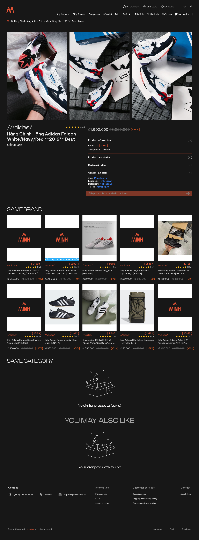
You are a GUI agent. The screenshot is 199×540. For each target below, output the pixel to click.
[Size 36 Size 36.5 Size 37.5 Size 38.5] (175, 238)
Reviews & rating (140, 165)
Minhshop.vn (100, 178)
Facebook (186, 529)
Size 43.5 (29, 338)
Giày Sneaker (79, 14)
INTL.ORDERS (133, 6)
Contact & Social (140, 172)
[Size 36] (62, 307)
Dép (117, 14)
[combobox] (185, 6)
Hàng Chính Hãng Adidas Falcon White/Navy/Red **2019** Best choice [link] (49, 21)
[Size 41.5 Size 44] (24, 238)
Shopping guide (139, 494)
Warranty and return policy (144, 503)
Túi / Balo (139, 14)
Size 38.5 (146, 264)
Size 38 (175, 333)
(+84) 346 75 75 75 (24, 494)
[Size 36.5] (99, 307)
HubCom (30, 529)
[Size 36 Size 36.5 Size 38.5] (137, 238)
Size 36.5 (136, 264)
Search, (65, 14)
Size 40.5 (99, 264)
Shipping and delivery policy (145, 499)
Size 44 (28, 264)
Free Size (137, 333)
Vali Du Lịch (153, 14)
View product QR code (99, 149)
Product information (140, 140)
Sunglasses (94, 14)
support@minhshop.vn (75, 494)
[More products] (184, 14)
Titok (172, 529)
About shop (185, 494)
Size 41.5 (20, 264)
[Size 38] (175, 307)
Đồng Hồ (107, 14)
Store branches (102, 503)
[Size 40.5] (99, 238)
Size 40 (52, 264)
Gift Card (152, 6)
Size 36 (128, 264)
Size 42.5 (19, 338)
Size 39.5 (16, 333)
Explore (169, 6)
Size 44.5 (70, 264)
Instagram (157, 529)
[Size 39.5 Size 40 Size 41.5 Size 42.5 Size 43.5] (24, 307)
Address (48, 494)
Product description (140, 157)
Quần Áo (127, 14)
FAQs (97, 499)
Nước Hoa (167, 14)
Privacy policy (101, 494)
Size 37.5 (183, 264)
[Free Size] (137, 307)
